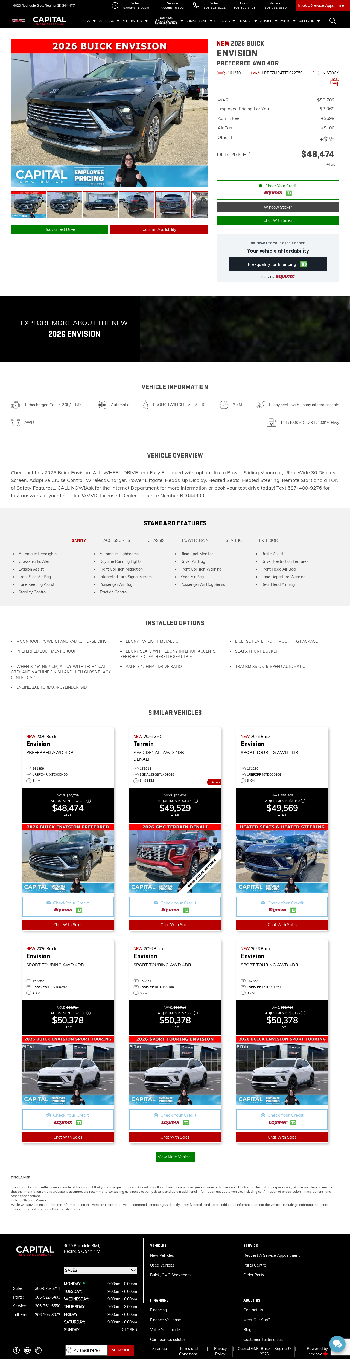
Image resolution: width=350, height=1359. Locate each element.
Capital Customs (166, 20)
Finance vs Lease (165, 1319)
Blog (247, 1329)
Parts (285, 21)
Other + (225, 137)
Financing (158, 1310)
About (198, 36)
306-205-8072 (47, 1314)
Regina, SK (52, 5)
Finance (244, 21)
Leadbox (315, 1354)
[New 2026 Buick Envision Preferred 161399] (68, 858)
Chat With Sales (277, 220)
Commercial (196, 21)
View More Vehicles (175, 1156)
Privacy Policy (220, 1351)
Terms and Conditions (188, 1351)
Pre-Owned (132, 21)
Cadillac (106, 21)
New (86, 21)
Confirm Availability (159, 229)
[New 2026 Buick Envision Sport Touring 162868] (282, 1070)
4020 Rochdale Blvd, (28, 5)
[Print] (334, 82)
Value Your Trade (165, 1329)
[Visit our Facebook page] (16, 1350)
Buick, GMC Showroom (170, 1275)
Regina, (71, 1251)
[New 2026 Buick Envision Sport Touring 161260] (282, 858)
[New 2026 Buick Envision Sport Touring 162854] (175, 1070)
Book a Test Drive (59, 229)
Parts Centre (254, 1265)
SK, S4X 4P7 (89, 1251)
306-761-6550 (276, 7)
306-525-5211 (215, 7)
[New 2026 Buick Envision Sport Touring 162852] (68, 1070)
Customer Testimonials (263, 1339)
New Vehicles (162, 1255)
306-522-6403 (244, 7)
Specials (222, 21)
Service (265, 21)
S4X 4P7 (68, 5)
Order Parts (253, 1275)
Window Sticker (278, 207)
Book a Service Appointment (323, 5)
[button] (278, 190)
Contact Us (253, 1310)
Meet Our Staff (256, 1319)
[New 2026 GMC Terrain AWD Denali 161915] (175, 858)
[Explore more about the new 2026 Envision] (245, 329)
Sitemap (159, 1348)
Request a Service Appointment (271, 1255)
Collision (306, 21)
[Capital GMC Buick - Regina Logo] (49, 21)
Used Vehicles (162, 1265)
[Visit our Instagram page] (38, 1350)
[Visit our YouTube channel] (27, 1350)
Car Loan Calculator (168, 1339)
